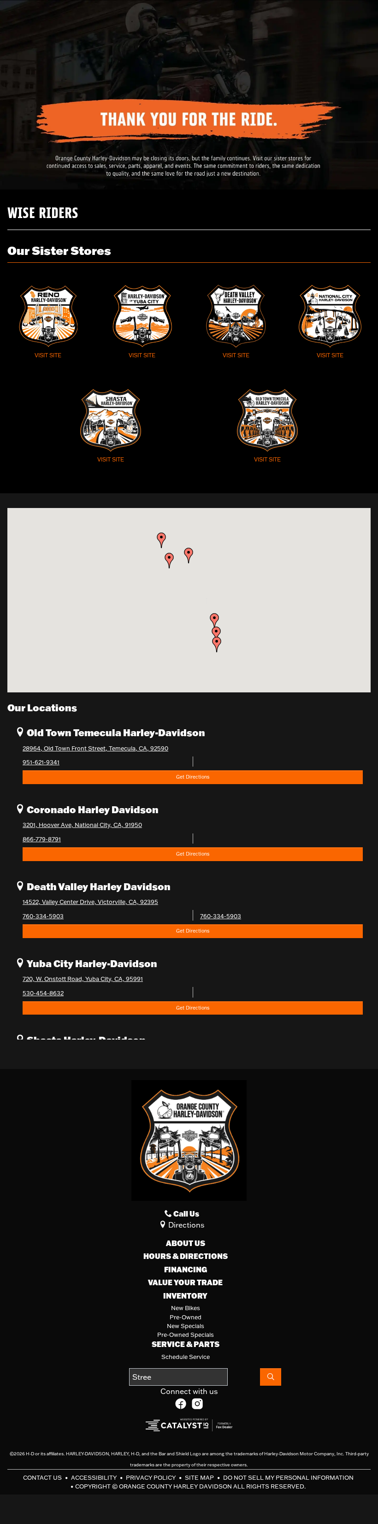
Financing (185, 1269)
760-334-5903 (43, 916)
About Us (185, 1243)
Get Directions (192, 777)
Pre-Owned (185, 1317)
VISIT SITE (48, 355)
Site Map (200, 1477)
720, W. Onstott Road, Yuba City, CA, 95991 (83, 978)
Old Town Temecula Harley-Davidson (115, 732)
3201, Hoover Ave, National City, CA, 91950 (82, 824)
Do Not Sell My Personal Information (288, 1477)
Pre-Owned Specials (185, 1334)
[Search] (270, 1377)
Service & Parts (185, 1344)
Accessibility (94, 1477)
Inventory (185, 1296)
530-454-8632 (43, 993)
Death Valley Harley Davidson (98, 886)
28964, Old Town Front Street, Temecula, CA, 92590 (95, 748)
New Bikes (185, 1307)
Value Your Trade (185, 1282)
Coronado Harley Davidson (92, 809)
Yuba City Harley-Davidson (91, 963)
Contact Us (43, 1477)
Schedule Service (185, 1356)
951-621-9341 (41, 762)
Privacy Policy (151, 1477)
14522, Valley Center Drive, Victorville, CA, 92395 (90, 901)
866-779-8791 (42, 839)
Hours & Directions (185, 1256)
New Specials (185, 1325)
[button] (216, 644)
